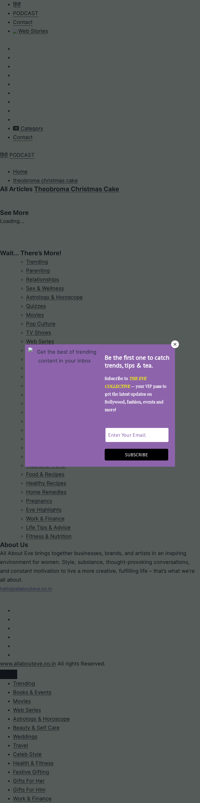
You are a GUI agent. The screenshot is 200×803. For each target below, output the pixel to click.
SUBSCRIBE (136, 455)
